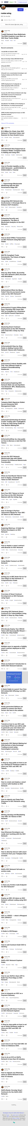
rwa (11, 40)
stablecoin (16, 371)
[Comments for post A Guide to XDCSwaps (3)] (7, 936)
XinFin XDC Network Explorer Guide (11, 961)
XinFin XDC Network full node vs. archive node (13, 870)
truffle (21, 788)
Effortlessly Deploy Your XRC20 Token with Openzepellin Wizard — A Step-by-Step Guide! (13, 631)
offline (11, 244)
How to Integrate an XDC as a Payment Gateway (12, 994)
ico (10, 1061)
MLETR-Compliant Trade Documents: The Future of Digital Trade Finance (13, 257)
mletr (6, 261)
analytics (19, 207)
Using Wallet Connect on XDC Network (12, 562)
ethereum (4, 840)
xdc (2, 40)
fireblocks (12, 352)
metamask (8, 278)
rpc (6, 391)
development (12, 982)
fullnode (15, 582)
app (24, 464)
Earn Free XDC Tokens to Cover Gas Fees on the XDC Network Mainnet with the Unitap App (12, 495)
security (13, 226)
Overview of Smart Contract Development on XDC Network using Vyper (12, 596)
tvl (15, 40)
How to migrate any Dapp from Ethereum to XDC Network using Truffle (13, 801)
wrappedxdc (12, 920)
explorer (8, 964)
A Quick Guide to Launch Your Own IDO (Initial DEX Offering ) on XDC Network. (14, 691)
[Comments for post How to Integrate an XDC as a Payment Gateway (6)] (7, 1000)
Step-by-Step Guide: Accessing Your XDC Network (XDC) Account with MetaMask (13, 274)
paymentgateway (14, 997)
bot (15, 427)
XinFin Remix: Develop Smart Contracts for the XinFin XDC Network (11, 1092)
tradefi (7, 40)
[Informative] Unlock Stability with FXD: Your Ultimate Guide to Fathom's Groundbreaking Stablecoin (13, 366)
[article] (14, 683)
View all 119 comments (7, 123)
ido (6, 695)
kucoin (15, 751)
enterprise (21, 408)
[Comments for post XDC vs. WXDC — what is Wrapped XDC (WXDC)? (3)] (7, 923)
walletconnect (18, 464)
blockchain (20, 226)
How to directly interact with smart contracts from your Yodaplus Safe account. (14, 854)
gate (19, 751)
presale (16, 732)
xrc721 (18, 482)
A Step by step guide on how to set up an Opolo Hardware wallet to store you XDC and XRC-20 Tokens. (14, 1027)
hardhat (7, 788)
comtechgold (18, 949)
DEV (8, 1116)
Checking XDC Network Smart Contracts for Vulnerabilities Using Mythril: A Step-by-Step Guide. (13, 613)
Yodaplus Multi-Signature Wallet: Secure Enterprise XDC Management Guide (13, 404)
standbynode (16, 189)
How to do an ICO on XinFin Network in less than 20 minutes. (13, 1058)
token (17, 695)
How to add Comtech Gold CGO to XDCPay (13, 946)
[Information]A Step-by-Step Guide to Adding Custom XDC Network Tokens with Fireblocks (12, 348)
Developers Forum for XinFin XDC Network (13, 1112)
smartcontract (9, 335)
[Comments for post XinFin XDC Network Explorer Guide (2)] (7, 967)
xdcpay (11, 949)
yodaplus (7, 858)
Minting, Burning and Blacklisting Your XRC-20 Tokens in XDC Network (13, 816)
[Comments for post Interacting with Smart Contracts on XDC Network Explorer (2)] (7, 1016)
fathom (7, 371)
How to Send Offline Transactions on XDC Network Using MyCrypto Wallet (13, 239)
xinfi (6, 820)
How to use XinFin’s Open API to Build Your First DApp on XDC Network (12, 978)
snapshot (11, 391)
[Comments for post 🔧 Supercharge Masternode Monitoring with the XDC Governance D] (7, 192)
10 (4, 668)
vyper (11, 600)
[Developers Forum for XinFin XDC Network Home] (9, 2)
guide (18, 352)
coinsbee (17, 315)
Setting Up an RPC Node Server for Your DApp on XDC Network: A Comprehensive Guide (14, 578)
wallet (13, 155)
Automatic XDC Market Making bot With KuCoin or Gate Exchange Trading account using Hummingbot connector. (14, 746)
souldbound (11, 482)
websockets (18, 391)
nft (6, 482)
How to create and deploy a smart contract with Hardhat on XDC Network (13, 784)
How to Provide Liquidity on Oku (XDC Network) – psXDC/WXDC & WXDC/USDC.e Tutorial (13, 168)
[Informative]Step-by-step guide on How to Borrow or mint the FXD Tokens (13, 441)
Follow (20, 9)
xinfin (3, 499)
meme (12, 296)
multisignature (9, 408)
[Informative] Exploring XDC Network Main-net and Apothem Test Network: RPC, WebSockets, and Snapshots (13, 386)
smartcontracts (15, 788)
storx (6, 712)
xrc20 (7, 352)
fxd (11, 371)
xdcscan (21, 1013)
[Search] (15, 2)
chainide (16, 335)
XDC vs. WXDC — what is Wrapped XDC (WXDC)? (14, 916)
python (7, 534)
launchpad (11, 695)
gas (10, 499)
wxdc (19, 920)
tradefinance (12, 261)
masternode (8, 189)
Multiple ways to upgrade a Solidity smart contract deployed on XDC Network (14, 648)
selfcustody (19, 155)
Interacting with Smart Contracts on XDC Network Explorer (13, 1010)
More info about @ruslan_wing (14, 24)
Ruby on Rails (16, 1118)
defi (6, 207)
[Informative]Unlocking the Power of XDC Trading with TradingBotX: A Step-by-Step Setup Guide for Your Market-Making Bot (13, 422)
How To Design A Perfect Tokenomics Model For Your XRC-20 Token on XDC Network (13, 512)
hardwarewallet (17, 838)
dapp (22, 189)
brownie (20, 549)
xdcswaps (12, 933)
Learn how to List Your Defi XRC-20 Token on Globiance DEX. (14, 1045)
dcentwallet (21, 565)
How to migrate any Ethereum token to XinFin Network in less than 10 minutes (12, 1074)
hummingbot (8, 751)
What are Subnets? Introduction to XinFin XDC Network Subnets (13, 665)
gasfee (15, 499)
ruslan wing (7, 30)
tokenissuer (13, 904)
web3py (12, 534)
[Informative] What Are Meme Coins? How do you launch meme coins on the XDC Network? (13, 292)
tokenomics (8, 516)
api (16, 964)
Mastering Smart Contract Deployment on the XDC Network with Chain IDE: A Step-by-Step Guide (13, 329)
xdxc (3, 770)
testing (20, 617)
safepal (12, 770)
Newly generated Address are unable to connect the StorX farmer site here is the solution (12, 708)
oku (10, 172)
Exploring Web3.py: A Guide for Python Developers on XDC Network (12, 530)
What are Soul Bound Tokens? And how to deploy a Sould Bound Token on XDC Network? (13, 477)
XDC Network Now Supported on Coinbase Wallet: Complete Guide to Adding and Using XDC (13, 150)
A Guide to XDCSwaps (9, 931)
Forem (7, 1115)
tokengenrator (21, 904)
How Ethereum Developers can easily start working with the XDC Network (13, 834)
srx (10, 712)
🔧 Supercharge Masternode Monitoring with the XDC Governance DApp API (11, 185)
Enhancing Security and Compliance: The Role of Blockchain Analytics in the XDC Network (12, 221)
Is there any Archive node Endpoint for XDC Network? (14, 886)
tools (21, 335)
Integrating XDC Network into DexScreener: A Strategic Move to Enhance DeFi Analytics (13, 203)
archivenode (18, 873)
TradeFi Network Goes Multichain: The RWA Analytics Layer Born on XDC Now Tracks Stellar (13, 36)
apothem (14, 278)
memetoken (18, 296)
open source (16, 1115)
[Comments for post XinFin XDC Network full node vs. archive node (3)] (7, 876)
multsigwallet (14, 858)
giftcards (11, 315)
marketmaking (9, 427)
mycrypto (17, 244)
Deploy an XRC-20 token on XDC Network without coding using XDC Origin (14, 900)
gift (6, 315)
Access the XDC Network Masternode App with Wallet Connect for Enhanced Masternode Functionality (14, 459)
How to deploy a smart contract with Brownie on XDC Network (12, 546)
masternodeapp (9, 464)
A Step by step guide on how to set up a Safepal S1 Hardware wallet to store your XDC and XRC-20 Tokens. (14, 765)
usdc (6, 172)
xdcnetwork (16, 137)
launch (7, 296)
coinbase (7, 155)
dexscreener (12, 207)
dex (14, 172)
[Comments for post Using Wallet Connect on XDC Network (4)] (7, 568)
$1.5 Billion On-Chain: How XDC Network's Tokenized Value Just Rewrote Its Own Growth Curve (12, 133)
